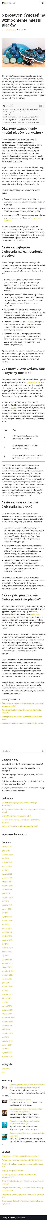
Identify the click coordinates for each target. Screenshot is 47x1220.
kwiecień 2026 (7, 862)
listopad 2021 (7, 967)
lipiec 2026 (6, 851)
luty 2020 (5, 1049)
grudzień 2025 (7, 878)
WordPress (20, 1218)
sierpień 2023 (7, 936)
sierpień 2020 (7, 1025)
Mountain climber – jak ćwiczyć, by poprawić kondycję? (22, 764)
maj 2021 (5, 990)
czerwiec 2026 (7, 854)
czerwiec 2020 (7, 1033)
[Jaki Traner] (8, 3)
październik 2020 (8, 1018)
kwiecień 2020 (7, 1041)
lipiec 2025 (6, 893)
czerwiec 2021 (7, 987)
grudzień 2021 (7, 963)
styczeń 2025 (7, 917)
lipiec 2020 (6, 1029)
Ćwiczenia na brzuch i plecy (20, 1099)
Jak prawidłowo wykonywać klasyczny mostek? (21, 117)
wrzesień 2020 (7, 1022)
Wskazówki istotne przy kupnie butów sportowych (20, 1156)
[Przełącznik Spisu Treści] (40, 106)
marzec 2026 (7, 866)
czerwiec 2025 (7, 897)
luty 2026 (5, 870)
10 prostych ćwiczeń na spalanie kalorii (16, 816)
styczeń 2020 (7, 1053)
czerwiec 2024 (7, 921)
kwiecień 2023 (7, 940)
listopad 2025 (7, 882)
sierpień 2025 (7, 889)
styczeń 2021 (7, 1006)
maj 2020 (5, 1037)
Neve (4, 1218)
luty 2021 (5, 1002)
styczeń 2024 (7, 932)
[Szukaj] (42, 751)
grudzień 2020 (7, 1010)
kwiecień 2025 (7, 905)
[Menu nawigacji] (42, 3)
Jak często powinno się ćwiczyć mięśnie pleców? (22, 122)
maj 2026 (5, 858)
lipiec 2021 (6, 983)
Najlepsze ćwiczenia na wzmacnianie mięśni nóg (20, 826)
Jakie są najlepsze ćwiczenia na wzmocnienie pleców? (21, 113)
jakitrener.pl (10, 30)
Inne (3, 1073)
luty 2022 (5, 956)
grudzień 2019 (7, 1057)
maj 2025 (5, 901)
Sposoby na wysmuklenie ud (12, 1171)
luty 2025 (5, 913)
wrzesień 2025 (7, 886)
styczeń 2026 (7, 874)
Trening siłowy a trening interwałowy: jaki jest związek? (22, 1160)
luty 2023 (5, 944)
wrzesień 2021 (7, 975)
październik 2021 (8, 971)
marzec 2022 (7, 952)
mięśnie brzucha (34, 382)
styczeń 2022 (7, 959)
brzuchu (31, 322)
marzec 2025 (7, 909)
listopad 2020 (7, 1014)
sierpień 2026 (7, 847)
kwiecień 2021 (7, 994)
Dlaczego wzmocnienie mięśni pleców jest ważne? (23, 109)
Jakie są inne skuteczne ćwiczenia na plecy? (21, 119)
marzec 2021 (7, 998)
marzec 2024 (7, 928)
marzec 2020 (7, 1045)
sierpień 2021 (7, 979)
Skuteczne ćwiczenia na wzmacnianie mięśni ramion (22, 723)
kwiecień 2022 (7, 948)
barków (13, 408)
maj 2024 (5, 924)
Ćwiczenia (5, 1069)
